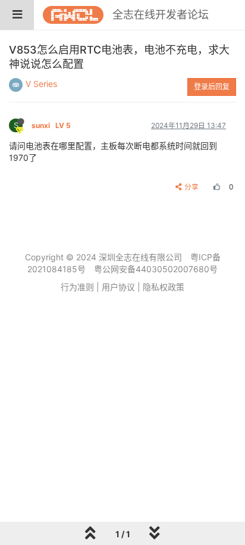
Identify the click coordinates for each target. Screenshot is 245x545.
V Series (41, 84)
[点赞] (215, 187)
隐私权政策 (163, 287)
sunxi (51, 125)
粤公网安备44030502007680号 (156, 269)
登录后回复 (212, 86)
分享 (191, 186)
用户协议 (118, 287)
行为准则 (77, 287)
